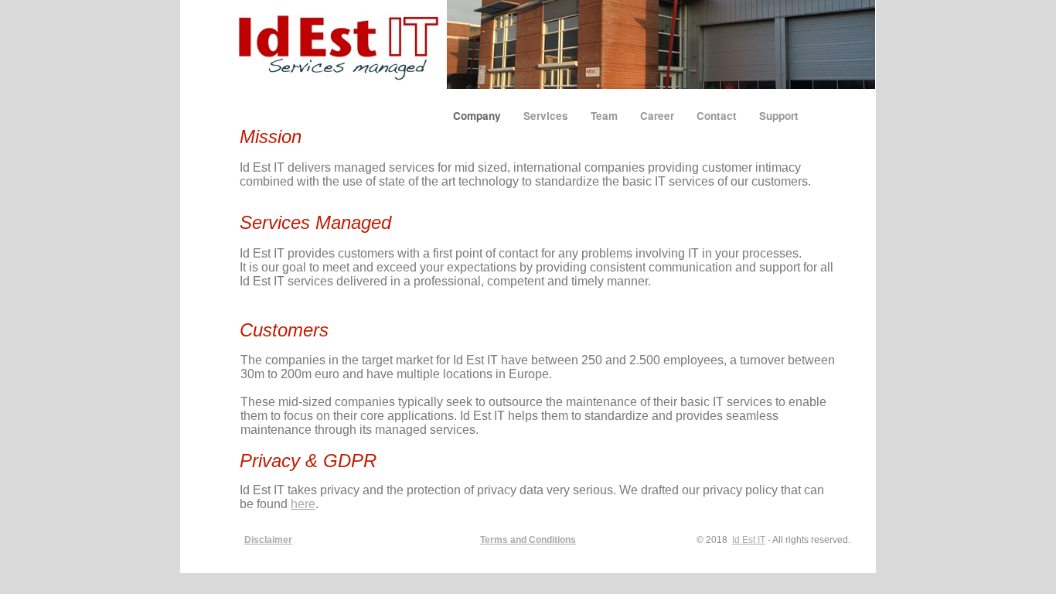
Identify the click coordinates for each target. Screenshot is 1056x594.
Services (547, 115)
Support (779, 115)
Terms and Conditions (528, 539)
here (303, 503)
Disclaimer (268, 539)
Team (606, 115)
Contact (718, 115)
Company (478, 115)
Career (658, 115)
